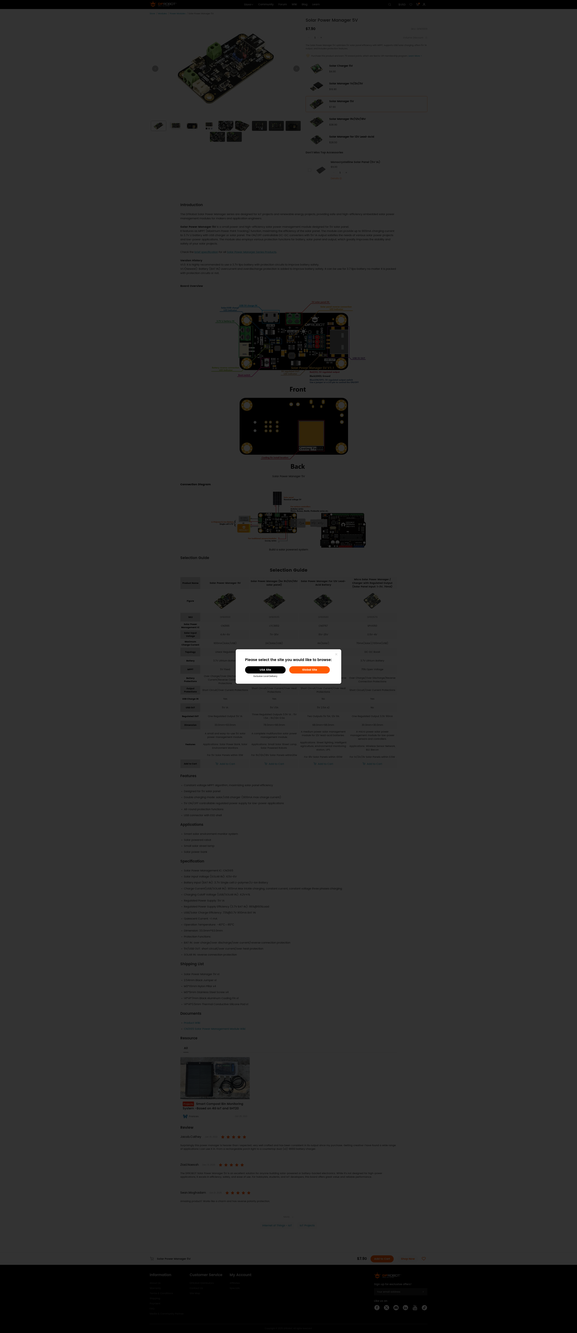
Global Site (309, 670)
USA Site (265, 670)
